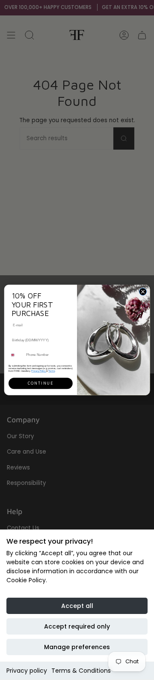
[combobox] (16, 355)
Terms (51, 371)
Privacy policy (26, 670)
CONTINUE (40, 383)
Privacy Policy (38, 371)
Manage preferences (77, 647)
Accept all (77, 606)
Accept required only (77, 626)
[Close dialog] (142, 291)
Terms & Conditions (81, 670)
